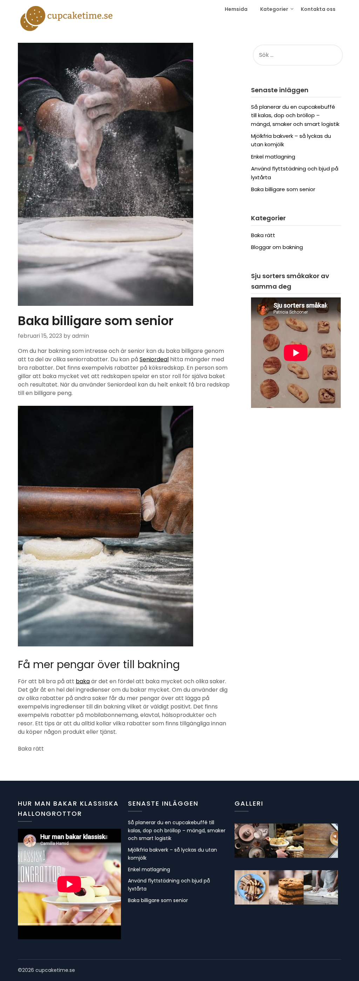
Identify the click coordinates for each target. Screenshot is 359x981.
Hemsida (236, 9)
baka (83, 681)
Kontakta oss (318, 9)
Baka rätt (263, 235)
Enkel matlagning (273, 156)
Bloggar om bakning (277, 247)
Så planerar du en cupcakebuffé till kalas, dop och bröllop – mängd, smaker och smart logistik (295, 115)
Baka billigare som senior (283, 189)
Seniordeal (154, 359)
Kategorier (274, 9)
